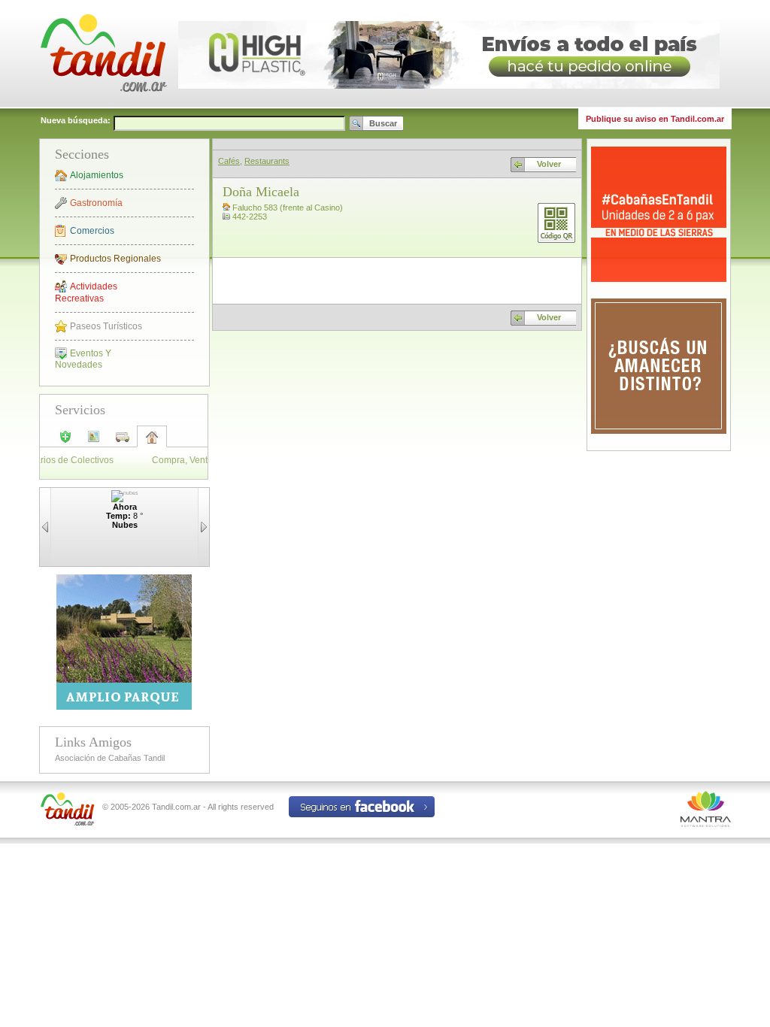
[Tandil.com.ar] (103, 105)
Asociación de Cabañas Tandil (110, 757)
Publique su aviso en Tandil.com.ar (655, 118)
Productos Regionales (115, 258)
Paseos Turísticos (106, 326)
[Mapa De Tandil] (94, 441)
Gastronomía (96, 203)
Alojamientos (96, 175)
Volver (549, 163)
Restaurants (267, 160)
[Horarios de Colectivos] (122, 441)
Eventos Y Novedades (83, 359)
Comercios (92, 231)
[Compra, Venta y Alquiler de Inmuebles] (151, 442)
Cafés (229, 160)
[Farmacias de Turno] (65, 441)
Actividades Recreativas (86, 292)
